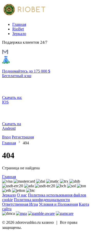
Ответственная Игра (20, 204)
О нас (22, 195)
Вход (6, 137)
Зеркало (19, 33)
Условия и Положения (58, 204)
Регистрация (23, 137)
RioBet (18, 29)
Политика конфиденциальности (42, 199)
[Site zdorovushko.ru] (23, 16)
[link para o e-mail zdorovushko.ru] (5, 53)
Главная (19, 24)
